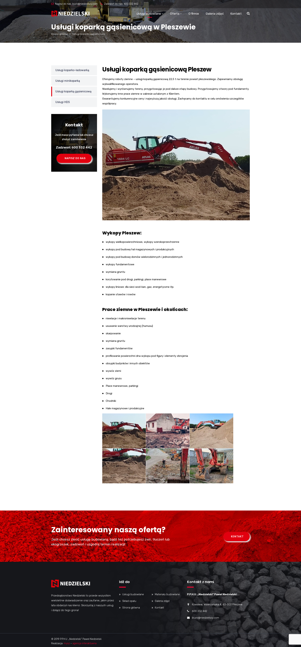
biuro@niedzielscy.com (85, 3)
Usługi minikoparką (67, 80)
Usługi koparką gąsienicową (73, 91)
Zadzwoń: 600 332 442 (74, 147)
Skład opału (129, 601)
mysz (67, 643)
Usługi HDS (62, 102)
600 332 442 (131, 3)
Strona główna (59, 34)
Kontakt (236, 13)
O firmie (193, 13)
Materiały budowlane (167, 594)
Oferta (174, 13)
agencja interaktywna (84, 643)
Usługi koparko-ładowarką (72, 70)
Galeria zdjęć (215, 13)
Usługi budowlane (148, 13)
